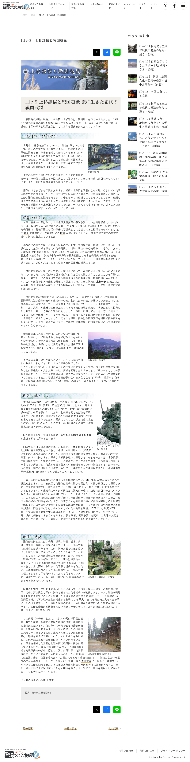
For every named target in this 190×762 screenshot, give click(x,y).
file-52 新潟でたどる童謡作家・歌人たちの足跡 (153, 176)
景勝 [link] (91, 596)
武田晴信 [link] (36, 402)
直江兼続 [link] (86, 661)
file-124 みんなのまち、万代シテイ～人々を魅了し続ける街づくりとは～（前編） (153, 140)
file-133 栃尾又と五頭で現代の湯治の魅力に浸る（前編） (153, 50)
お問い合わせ (125, 750)
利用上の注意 (147, 750)
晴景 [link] (62, 233)
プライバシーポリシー (173, 750)
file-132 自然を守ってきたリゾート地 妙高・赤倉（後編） (153, 65)
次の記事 (113, 728)
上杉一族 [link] (101, 281)
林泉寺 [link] (111, 577)
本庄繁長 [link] (91, 480)
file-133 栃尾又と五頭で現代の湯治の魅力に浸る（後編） (153, 107)
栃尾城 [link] (70, 226)
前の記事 (28, 728)
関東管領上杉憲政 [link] (81, 435)
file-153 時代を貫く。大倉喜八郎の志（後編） (154, 189)
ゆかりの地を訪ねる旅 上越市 (37, 680)
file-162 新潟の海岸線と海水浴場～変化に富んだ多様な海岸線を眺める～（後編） (153, 159)
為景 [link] (26, 233)
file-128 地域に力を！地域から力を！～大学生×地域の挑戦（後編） (154, 122)
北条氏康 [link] (86, 450)
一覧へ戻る (70, 728)
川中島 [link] (74, 402)
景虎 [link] (81, 599)
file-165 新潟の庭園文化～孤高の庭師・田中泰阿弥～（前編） (153, 80)
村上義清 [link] (79, 416)
